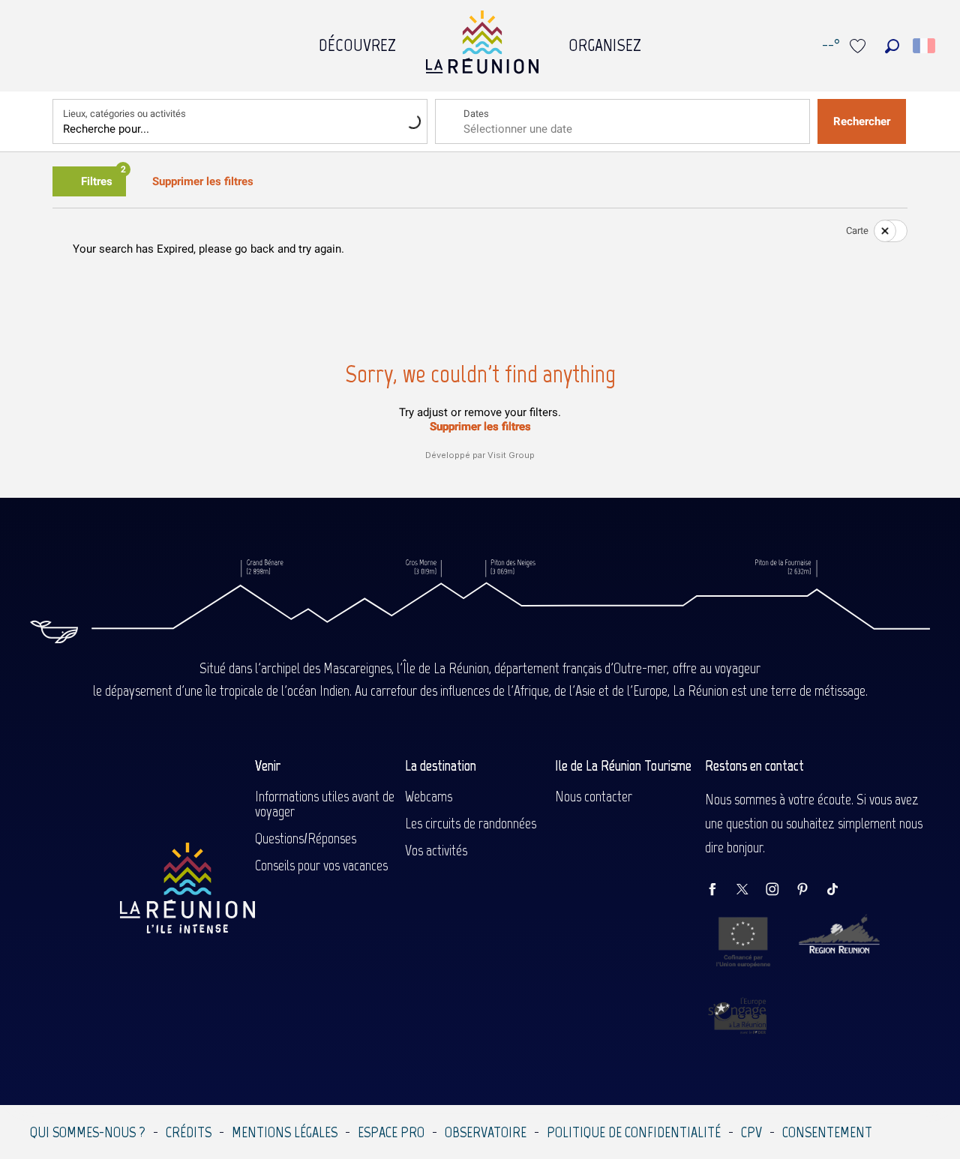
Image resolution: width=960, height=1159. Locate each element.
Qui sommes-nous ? (88, 1132)
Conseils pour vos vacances (321, 865)
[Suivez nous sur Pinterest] (810, 890)
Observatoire (485, 1132)
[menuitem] (357, 41)
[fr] (925, 46)
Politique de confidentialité (634, 1132)
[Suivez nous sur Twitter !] (750, 890)
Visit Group (511, 455)
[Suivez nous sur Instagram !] (780, 890)
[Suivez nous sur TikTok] (840, 890)
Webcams (428, 796)
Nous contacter (593, 796)
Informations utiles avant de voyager (324, 804)
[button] (892, 46)
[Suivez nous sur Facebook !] (720, 890)
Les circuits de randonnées (470, 823)
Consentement (827, 1132)
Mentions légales (285, 1132)
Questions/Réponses (305, 838)
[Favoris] (860, 46)
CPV (751, 1132)
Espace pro (391, 1132)
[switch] (881, 230)
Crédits (189, 1132)
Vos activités (436, 850)
